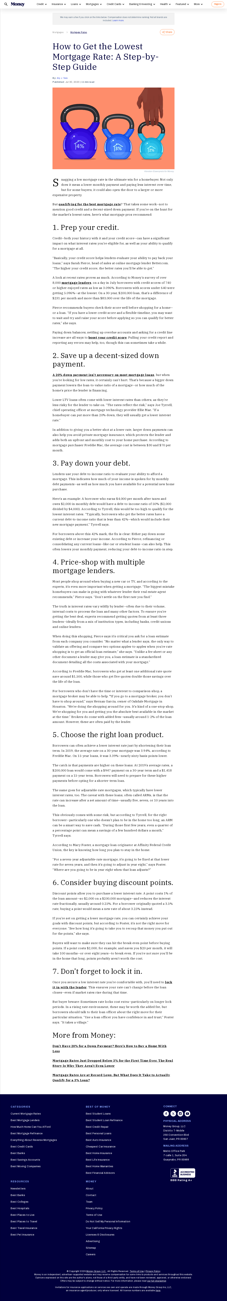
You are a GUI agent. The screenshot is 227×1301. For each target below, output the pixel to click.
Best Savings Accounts (25, 1159)
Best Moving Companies (26, 1166)
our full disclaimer (156, 1281)
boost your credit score (107, 337)
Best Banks (18, 1153)
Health (164, 4)
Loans (74, 4)
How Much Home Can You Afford (31, 1127)
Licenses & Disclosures (100, 1234)
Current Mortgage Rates (26, 1113)
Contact (91, 1195)
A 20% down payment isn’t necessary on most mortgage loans (103, 375)
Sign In (217, 4)
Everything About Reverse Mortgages (34, 1140)
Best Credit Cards (22, 1146)
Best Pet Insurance (22, 1234)
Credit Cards (114, 4)
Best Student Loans (98, 1113)
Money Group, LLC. (96, 1271)
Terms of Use (94, 1215)
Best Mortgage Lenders (25, 1120)
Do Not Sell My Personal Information (108, 1221)
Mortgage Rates (78, 32)
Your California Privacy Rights (104, 1228)
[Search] (6, 4)
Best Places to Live (23, 1215)
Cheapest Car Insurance (101, 1146)
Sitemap (91, 1248)
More (197, 4)
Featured (181, 4)
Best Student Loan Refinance (104, 1120)
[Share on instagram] (180, 1113)
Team (89, 1201)
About (90, 1188)
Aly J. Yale (62, 78)
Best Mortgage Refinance (27, 1133)
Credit (40, 4)
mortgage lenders (76, 283)
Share (168, 32)
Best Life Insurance (98, 1159)
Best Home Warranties (99, 1166)
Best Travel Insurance (24, 1228)
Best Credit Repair (97, 1127)
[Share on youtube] (187, 1113)
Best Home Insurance (99, 1153)
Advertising (93, 1241)
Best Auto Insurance (98, 1140)
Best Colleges (20, 1201)
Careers (91, 1254)
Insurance (57, 4)
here (158, 1290)
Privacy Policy (94, 1208)
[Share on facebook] (166, 1113)
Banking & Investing (140, 4)
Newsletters (18, 1188)
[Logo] (17, 4)
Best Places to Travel (24, 1221)
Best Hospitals (20, 1208)
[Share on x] (173, 1113)
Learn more (118, 20)
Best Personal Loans (99, 1133)
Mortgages (92, 4)
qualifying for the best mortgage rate (90, 204)
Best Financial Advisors (100, 1173)
